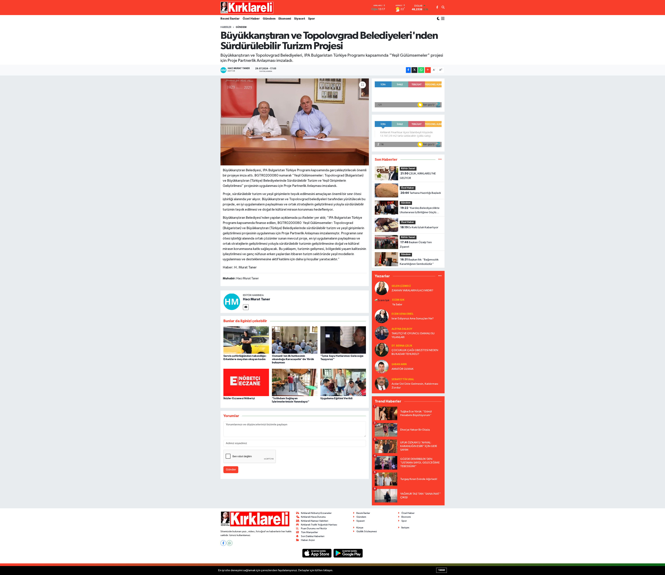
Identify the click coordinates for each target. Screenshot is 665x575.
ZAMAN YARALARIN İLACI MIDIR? (412, 290)
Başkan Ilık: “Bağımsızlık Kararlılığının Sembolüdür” (419, 262)
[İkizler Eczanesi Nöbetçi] (246, 382)
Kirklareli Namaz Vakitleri (314, 521)
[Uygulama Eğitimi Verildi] (343, 382)
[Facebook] (223, 543)
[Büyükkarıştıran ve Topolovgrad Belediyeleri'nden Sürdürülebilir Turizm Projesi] (294, 121)
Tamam (441, 570)
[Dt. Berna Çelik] (382, 349)
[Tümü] (440, 159)
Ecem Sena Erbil (403, 314)
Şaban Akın (399, 364)
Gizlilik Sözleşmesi (366, 531)
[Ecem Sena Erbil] (382, 316)
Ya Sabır (397, 304)
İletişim (405, 527)
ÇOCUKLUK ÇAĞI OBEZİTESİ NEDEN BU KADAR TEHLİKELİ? (415, 352)
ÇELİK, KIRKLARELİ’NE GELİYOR (418, 176)
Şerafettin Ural (403, 379)
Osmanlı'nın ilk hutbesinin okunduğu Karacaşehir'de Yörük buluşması (293, 359)
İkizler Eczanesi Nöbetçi (239, 398)
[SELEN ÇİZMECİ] (382, 288)
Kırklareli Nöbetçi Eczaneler (316, 513)
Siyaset (299, 18)
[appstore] (317, 553)
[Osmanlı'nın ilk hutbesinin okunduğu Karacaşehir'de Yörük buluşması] (294, 339)
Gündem (269, 18)
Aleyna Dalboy (402, 329)
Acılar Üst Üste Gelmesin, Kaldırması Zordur (415, 385)
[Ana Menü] (442, 19)
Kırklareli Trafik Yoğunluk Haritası (319, 524)
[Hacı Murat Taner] (231, 301)
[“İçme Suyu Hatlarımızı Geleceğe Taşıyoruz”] (343, 339)
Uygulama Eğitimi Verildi (336, 398)
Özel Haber (251, 18)
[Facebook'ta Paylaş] (408, 70)
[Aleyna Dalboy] (382, 332)
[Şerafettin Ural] (382, 383)
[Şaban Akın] (382, 366)
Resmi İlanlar (230, 18)
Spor (311, 18)
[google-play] (348, 553)
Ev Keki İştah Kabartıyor (419, 227)
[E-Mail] (246, 307)
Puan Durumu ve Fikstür (314, 528)
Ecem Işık (398, 300)
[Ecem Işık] (382, 300)
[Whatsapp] (229, 543)
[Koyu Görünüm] (438, 18)
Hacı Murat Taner (256, 299)
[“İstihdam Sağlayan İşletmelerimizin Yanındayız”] (294, 382)
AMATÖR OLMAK (403, 369)
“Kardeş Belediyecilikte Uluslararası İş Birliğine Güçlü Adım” (420, 210)
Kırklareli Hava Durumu (313, 517)
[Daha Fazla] (428, 70)
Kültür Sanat (408, 168)
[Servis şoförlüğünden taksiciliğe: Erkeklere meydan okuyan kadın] (246, 339)
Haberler (225, 27)
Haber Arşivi (308, 540)
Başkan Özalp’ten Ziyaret (416, 244)
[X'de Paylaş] (414, 70)
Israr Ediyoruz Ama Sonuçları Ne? (413, 318)
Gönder (231, 469)
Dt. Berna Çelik (402, 345)
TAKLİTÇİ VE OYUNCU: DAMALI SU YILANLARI (413, 335)
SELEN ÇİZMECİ (401, 286)
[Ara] (443, 7)
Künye (359, 527)
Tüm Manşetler (309, 532)
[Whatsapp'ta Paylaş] (421, 70)
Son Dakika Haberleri (312, 536)
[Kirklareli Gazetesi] (246, 7)
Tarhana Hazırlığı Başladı (420, 192)
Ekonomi (284, 18)
